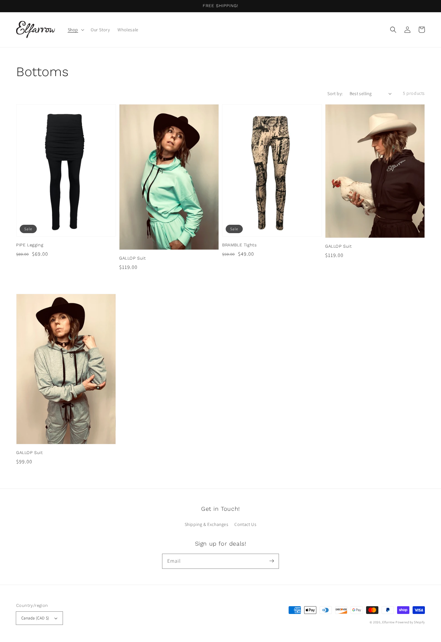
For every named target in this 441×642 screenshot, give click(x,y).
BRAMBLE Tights (239, 244)
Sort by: (335, 93)
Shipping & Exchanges (207, 524)
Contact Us (245, 524)
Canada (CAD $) (35, 618)
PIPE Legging (29, 244)
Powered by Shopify (410, 622)
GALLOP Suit (132, 258)
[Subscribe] (271, 561)
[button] (393, 30)
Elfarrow (388, 622)
